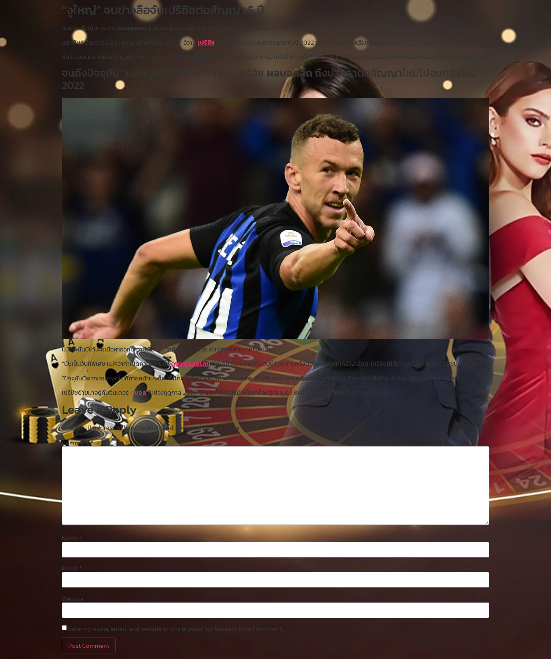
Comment (77, 443)
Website (73, 599)
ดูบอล (138, 392)
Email (72, 568)
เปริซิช (206, 42)
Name (72, 538)
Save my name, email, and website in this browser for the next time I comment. (175, 629)
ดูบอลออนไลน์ (190, 363)
